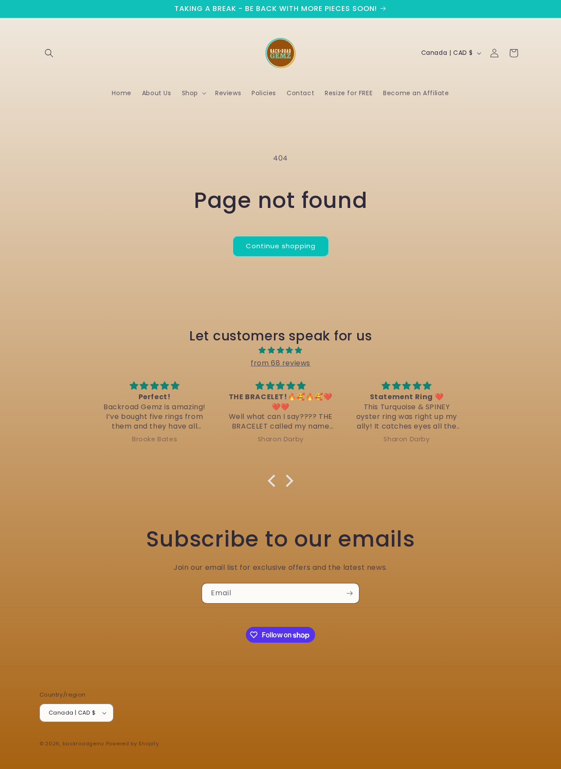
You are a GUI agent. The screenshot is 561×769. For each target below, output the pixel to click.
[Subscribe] (349, 593)
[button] (49, 53)
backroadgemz (83, 743)
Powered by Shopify (132, 743)
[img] (280, 350)
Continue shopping (281, 245)
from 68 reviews (280, 363)
